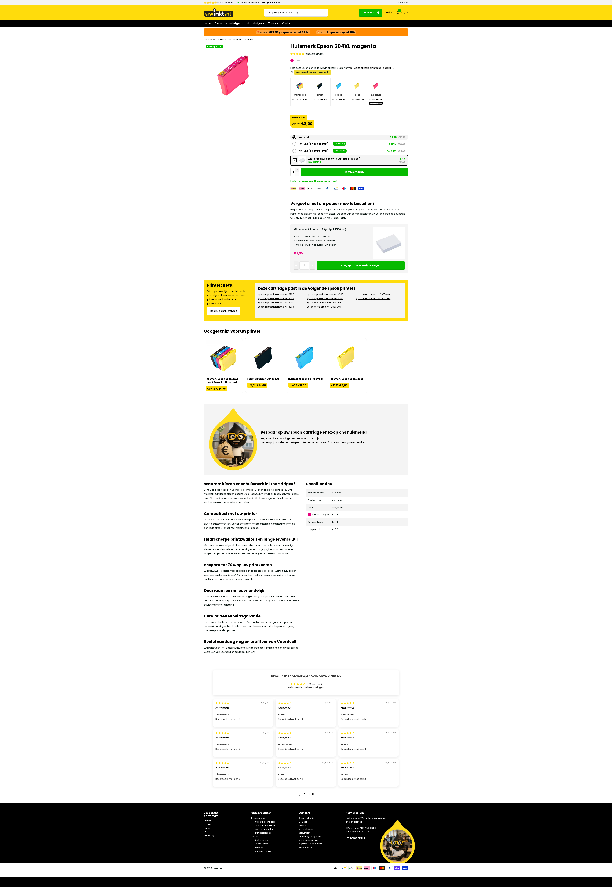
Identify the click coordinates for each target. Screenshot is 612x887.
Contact (287, 23)
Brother (207, 820)
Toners (254, 836)
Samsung (209, 835)
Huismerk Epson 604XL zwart (264, 378)
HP (205, 831)
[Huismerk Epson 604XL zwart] (264, 357)
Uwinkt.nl (304, 813)
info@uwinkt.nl (358, 838)
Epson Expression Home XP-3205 (276, 306)
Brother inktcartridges (265, 821)
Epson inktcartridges (264, 829)
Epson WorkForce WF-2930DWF (324, 306)
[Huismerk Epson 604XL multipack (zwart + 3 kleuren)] (223, 357)
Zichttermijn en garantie (310, 836)
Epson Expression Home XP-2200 (276, 294)
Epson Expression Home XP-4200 (325, 294)
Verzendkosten (306, 829)
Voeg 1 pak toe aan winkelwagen (360, 265)
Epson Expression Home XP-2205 (276, 298)
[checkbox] (349, 160)
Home (207, 23)
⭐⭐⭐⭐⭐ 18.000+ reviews (218, 2)
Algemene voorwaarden (310, 843)
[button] (297, 54)
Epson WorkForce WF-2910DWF (324, 302)
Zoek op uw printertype (211, 814)
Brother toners (261, 840)
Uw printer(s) (371, 12)
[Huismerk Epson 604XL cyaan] (306, 357)
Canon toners (261, 843)
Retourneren (304, 832)
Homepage (210, 39)
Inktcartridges (258, 818)
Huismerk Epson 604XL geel (346, 378)
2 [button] (305, 794)
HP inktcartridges (263, 832)
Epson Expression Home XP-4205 (325, 298)
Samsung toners (263, 851)
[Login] (389, 12)
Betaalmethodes (307, 818)
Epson (207, 828)
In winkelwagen (354, 172)
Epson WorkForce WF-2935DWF (373, 294)
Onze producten (261, 813)
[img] (222, 703)
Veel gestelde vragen (309, 840)
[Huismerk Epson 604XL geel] (347, 357)
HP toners (259, 847)
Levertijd (302, 825)
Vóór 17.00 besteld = (260, 2)
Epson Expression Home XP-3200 (276, 302)
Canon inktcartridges (265, 825)
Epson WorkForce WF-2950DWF (373, 298)
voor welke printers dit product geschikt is (371, 68)
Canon (207, 824)
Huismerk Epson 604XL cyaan (306, 378)
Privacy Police (305, 847)
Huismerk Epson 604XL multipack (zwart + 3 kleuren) (222, 380)
